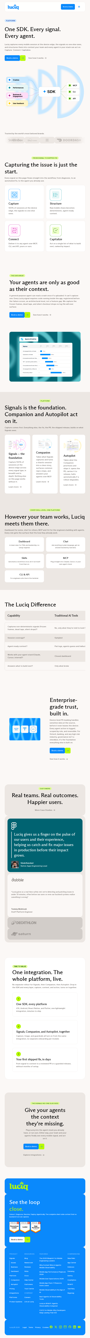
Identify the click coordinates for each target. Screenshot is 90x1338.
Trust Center (29, 1289)
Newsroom (28, 1263)
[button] (79, 7)
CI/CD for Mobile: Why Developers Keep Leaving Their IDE (52, 1311)
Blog (26, 1258)
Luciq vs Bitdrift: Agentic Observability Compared (48, 1304)
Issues (13, 1263)
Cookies (45, 1327)
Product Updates (15, 1302)
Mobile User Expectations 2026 (51, 1279)
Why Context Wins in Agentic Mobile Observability (50, 1266)
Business (14, 1267)
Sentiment (15, 1271)
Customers (28, 1284)
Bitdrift (70, 1284)
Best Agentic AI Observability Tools (50, 1298)
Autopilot (14, 1284)
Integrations (14, 1293)
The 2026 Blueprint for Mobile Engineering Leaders (50, 1259)
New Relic (71, 1258)
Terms (30, 1327)
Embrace (71, 1267)
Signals (12, 1258)
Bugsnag (71, 1293)
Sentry (70, 1276)
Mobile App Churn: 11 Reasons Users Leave (50, 1284)
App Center (72, 1263)
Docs (26, 1276)
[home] (13, 7)
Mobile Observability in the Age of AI (52, 1291)
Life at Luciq (29, 1302)
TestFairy (71, 1289)
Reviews (27, 1267)
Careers (27, 1297)
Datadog (71, 1271)
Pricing (12, 1289)
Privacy (38, 1327)
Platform (12, 1276)
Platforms (13, 1297)
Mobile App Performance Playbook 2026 (52, 1273)
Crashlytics (72, 1280)
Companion (15, 1280)
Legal (24, 1327)
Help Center (28, 1280)
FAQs (26, 1271)
